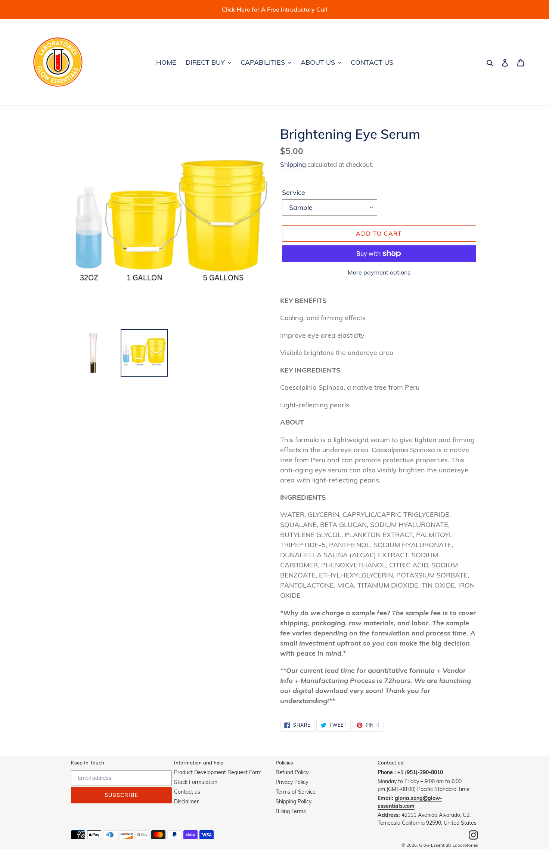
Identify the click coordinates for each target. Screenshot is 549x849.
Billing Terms (291, 811)
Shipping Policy (293, 801)
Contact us (187, 791)
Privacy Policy (292, 782)
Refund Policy (292, 772)
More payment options (379, 272)
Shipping (293, 164)
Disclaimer (186, 801)
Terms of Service (296, 791)
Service (293, 192)
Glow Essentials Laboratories (448, 845)
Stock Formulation (195, 782)
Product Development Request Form (217, 772)
